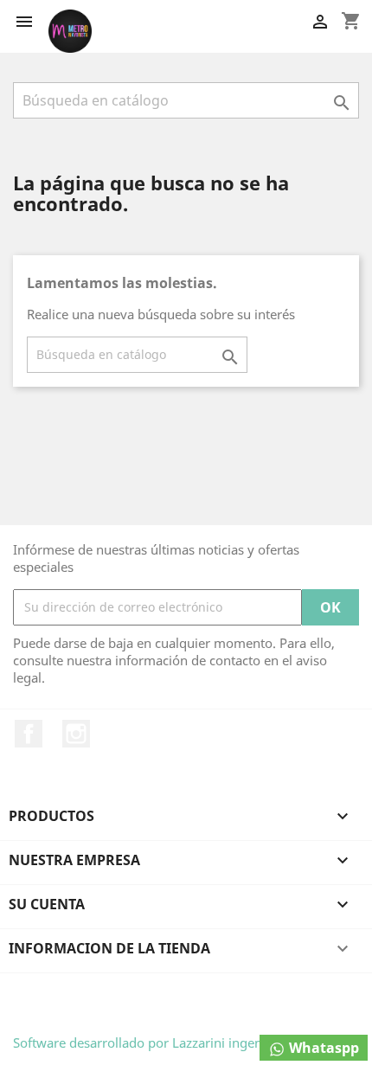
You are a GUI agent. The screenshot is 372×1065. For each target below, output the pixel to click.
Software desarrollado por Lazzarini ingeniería (150, 1042)
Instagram (76, 733)
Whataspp (322, 1047)
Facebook (28, 733)
